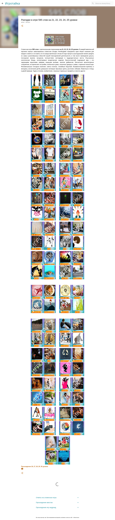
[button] (22, 26)
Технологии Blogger (58, 514)
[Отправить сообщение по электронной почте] (22, 469)
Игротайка (12, 3)
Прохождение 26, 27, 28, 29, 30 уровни (34, 466)
